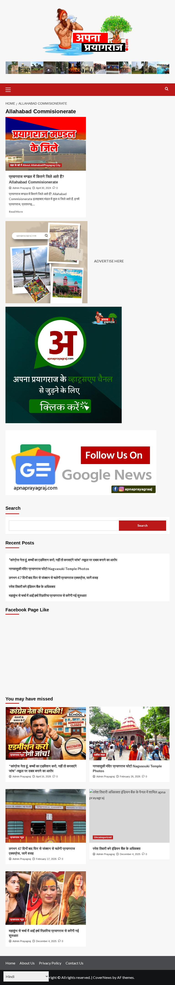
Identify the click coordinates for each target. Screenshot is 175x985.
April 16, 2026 (43, 776)
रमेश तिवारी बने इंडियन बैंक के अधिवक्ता (32, 586)
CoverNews (102, 977)
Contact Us (74, 963)
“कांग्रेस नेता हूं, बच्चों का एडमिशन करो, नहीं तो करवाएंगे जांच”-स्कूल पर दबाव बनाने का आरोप (63, 560)
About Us (27, 963)
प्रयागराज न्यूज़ (17, 754)
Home (10, 963)
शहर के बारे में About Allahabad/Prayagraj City (35, 165)
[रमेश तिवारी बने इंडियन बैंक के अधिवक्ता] (129, 816)
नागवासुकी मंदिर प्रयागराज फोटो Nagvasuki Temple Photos (49, 569)
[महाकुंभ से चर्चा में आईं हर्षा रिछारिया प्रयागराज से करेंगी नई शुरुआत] (45, 898)
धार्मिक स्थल (99, 754)
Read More (16, 211)
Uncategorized (103, 837)
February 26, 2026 (130, 776)
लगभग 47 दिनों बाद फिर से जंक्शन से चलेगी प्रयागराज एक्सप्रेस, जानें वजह (53, 578)
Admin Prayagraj (22, 188)
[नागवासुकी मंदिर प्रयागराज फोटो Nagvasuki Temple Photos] (129, 733)
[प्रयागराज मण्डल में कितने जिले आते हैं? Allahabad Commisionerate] (45, 144)
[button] (10, 89)
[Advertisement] (87, 659)
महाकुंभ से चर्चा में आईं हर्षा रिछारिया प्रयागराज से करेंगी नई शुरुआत (47, 595)
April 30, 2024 (43, 188)
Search (13, 508)
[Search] (167, 89)
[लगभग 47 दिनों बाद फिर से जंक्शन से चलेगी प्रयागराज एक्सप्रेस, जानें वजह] (45, 816)
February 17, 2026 (46, 859)
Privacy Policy (50, 963)
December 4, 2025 (130, 854)
